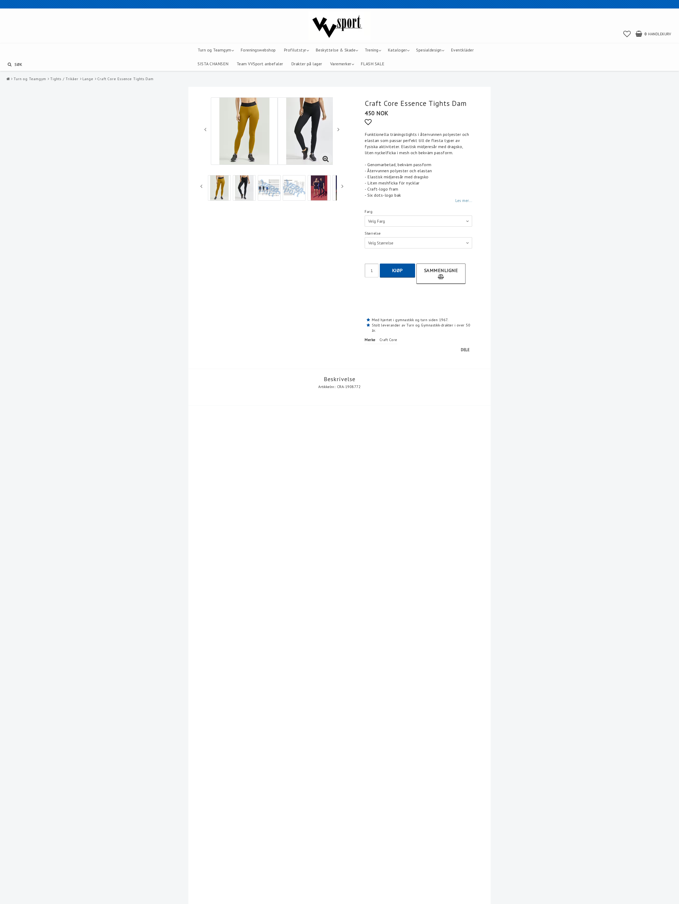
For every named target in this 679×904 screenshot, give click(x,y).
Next (338, 129)
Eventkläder (462, 50)
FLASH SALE (373, 63)
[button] (627, 34)
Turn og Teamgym (214, 50)
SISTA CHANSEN (213, 63)
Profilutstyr (295, 50)
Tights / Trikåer (64, 78)
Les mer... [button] (463, 200)
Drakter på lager (306, 63)
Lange (88, 78)
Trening (371, 50)
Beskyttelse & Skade (336, 50)
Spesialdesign (429, 50)
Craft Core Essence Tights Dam (125, 78)
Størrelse (373, 233)
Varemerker (340, 63)
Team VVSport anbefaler (260, 63)
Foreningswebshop (258, 50)
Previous (205, 129)
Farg (368, 211)
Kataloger (397, 50)
